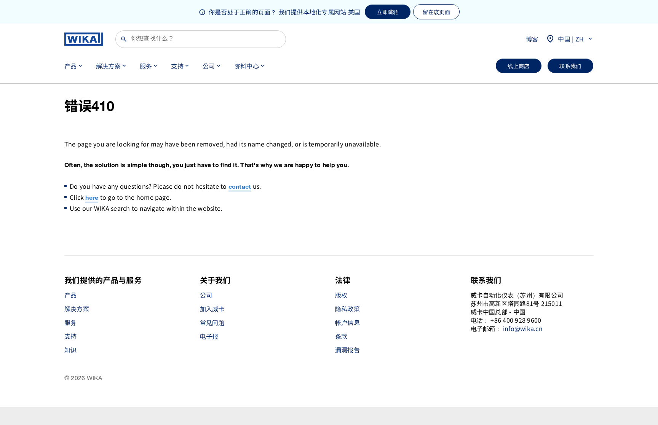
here (91, 198)
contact (239, 187)
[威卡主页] (83, 39)
